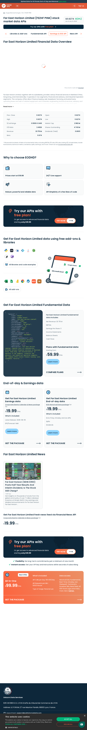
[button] (29, 724)
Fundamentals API (38, 34)
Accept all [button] (68, 719)
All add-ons (14, 289)
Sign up (81, 6)
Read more (48, 722)
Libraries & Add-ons (18, 34)
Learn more (62, 1)
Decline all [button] (68, 724)
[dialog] (43, 722)
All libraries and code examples (22, 264)
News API (74, 34)
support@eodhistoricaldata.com (29, 713)
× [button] (84, 716)
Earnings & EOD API (58, 34)
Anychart (81, 88)
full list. (71, 591)
